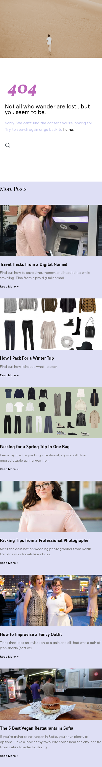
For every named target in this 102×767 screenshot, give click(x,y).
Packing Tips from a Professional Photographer (45, 540)
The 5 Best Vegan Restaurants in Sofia (36, 728)
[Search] (7, 145)
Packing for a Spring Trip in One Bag (35, 446)
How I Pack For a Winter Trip (27, 358)
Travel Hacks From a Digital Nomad (33, 264)
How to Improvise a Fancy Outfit (31, 634)
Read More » (9, 286)
